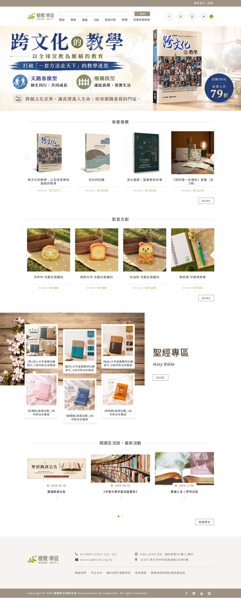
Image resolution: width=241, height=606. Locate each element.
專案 (73, 20)
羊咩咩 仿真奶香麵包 (49, 277)
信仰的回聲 (97, 180)
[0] (203, 16)
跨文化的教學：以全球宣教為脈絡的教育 (49, 181)
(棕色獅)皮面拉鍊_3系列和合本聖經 (118, 412)
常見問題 (141, 573)
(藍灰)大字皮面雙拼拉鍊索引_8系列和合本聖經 (80, 368)
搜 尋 (142, 13)
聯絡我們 (81, 573)
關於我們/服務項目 (119, 573)
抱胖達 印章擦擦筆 (192, 277)
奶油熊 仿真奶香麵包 (145, 277)
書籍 (85, 20)
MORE (206, 201)
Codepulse (110, 593)
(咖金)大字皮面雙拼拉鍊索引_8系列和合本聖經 (118, 363)
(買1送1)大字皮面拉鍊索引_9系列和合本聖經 (41, 363)
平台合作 (96, 573)
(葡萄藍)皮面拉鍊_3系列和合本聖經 (80, 417)
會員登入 (199, 3)
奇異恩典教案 (141, 20)
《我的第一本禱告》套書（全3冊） (193, 181)
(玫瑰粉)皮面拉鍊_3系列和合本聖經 (41, 412)
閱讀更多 (205, 522)
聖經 (62, 20)
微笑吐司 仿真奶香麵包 (96, 277)
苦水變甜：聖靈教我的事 (144, 180)
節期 (124, 20)
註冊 (210, 3)
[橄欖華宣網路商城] (40, 16)
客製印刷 (110, 20)
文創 (96, 20)
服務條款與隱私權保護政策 (168, 573)
